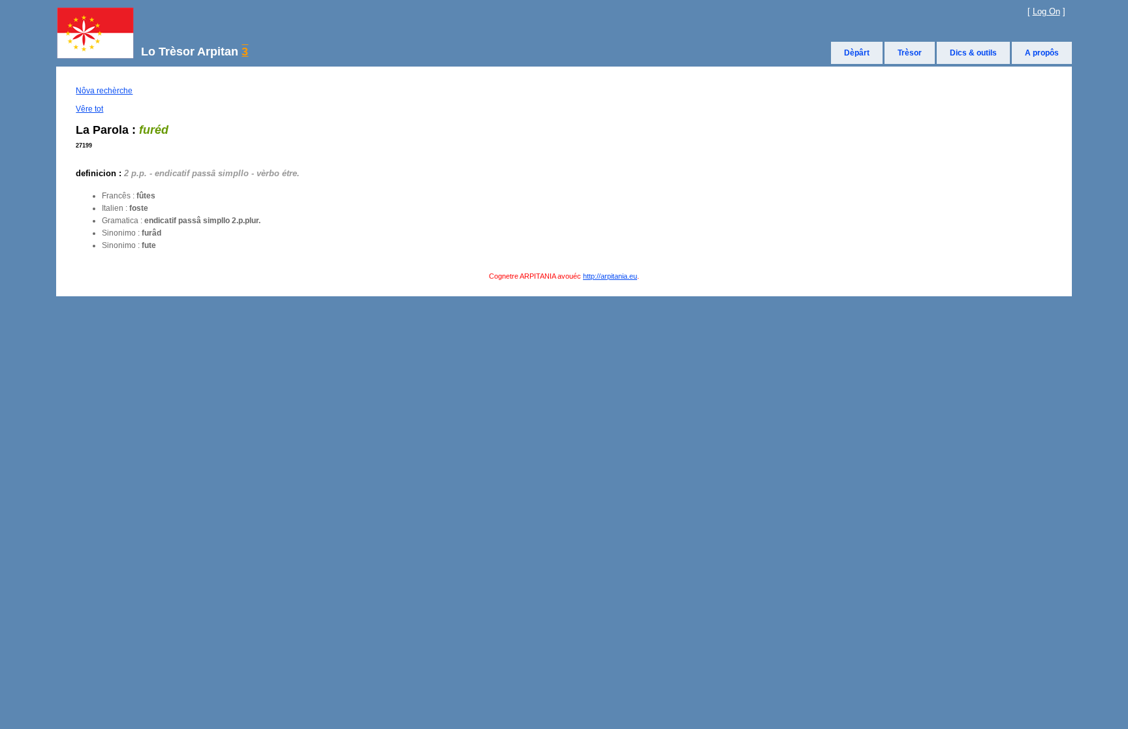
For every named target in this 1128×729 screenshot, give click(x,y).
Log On (1046, 11)
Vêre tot (89, 109)
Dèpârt (857, 52)
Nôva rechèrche (104, 90)
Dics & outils (973, 52)
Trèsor (910, 52)
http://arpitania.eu (610, 276)
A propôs (1042, 52)
